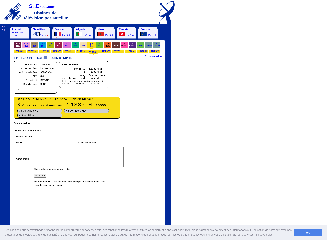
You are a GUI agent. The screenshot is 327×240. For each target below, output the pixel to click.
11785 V (155, 51)
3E (99, 44)
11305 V (57, 51)
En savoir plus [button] (264, 234)
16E (50, 44)
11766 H (143, 51)
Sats (39, 32)
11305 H (45, 51)
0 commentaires (153, 56)
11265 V (32, 51)
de (3, 27)
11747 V (130, 51)
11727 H (118, 51)
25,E (18, 44)
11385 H (93, 52)
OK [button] (308, 232)
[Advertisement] (188, 78)
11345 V (81, 51)
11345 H (69, 51)
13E (58, 44)
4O (132, 44)
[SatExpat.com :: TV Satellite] (12, 12)
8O (157, 44)
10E (67, 44)
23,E (26, 44)
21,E (34, 44)
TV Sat (62, 32)
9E (75, 44)
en (3, 30)
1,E (108, 44)
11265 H (20, 51)
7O (149, 44)
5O (140, 44)
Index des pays (17, 32)
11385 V (106, 51)
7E (83, 44)
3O (124, 44)
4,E (91, 45)
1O (116, 44)
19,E (42, 44)
